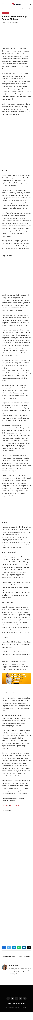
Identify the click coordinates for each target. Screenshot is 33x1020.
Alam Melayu (5, 13)
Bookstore (16, 1003)
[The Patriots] (17, 4)
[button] (3, 4)
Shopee (23, 1003)
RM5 (7, 805)
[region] (16, 142)
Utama (10, 1003)
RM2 (3, 805)
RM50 (17, 805)
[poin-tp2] (16, 684)
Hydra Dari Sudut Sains (24, 956)
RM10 (12, 805)
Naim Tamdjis (15, 22)
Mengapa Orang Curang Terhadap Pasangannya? (8, 957)
